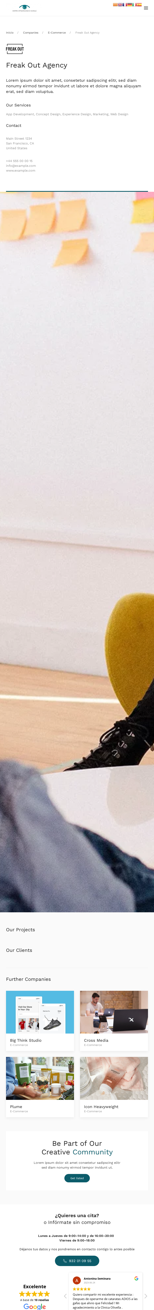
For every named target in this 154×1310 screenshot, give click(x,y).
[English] (120, 4)
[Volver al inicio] (24, 8)
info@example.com (21, 166)
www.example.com (20, 170)
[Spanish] (139, 4)
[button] (146, 8)
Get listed (77, 1178)
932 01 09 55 (80, 1261)
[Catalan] (115, 4)
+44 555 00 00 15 (19, 161)
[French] (125, 4)
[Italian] (134, 4)
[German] (129, 4)
